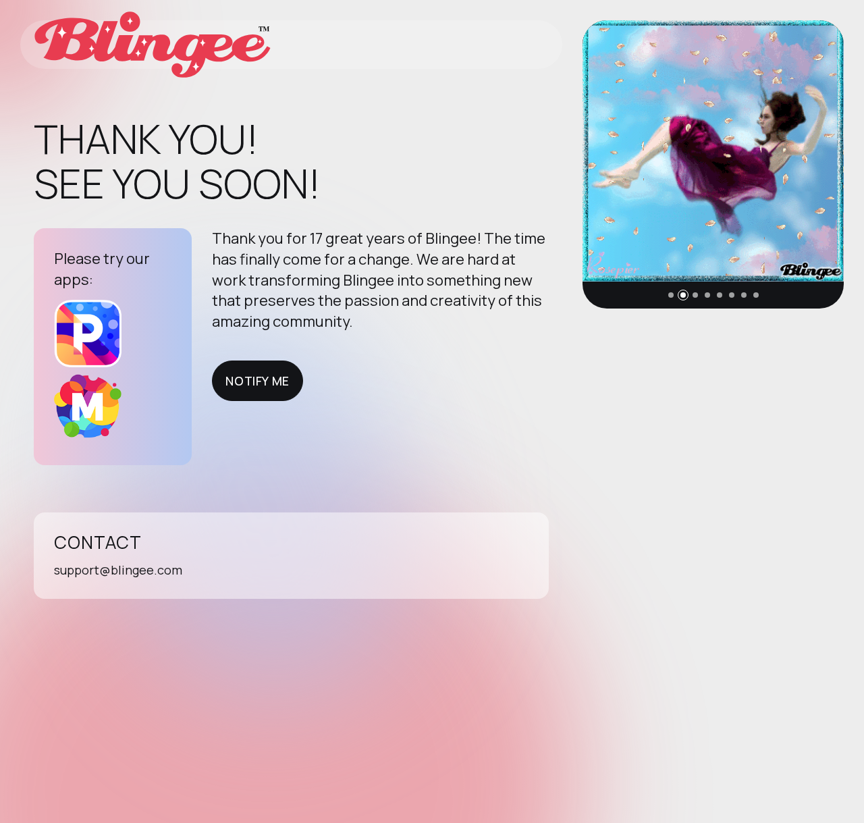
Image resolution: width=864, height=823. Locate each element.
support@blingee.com (118, 570)
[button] (671, 295)
